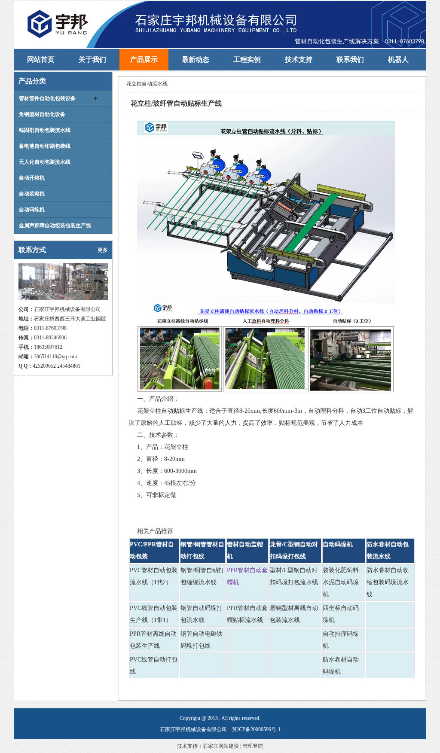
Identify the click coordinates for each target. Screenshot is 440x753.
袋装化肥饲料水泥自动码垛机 (341, 582)
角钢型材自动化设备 (42, 114)
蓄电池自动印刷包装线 (44, 146)
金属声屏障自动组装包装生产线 (55, 226)
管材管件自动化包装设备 (47, 98)
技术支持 (298, 59)
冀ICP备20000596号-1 (256, 729)
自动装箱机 (32, 194)
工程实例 (247, 59)
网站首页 (41, 59)
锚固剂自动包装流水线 (44, 130)
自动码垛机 (32, 210)
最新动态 (195, 59)
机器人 (398, 59)
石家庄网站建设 (221, 746)
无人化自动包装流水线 (44, 162)
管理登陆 (252, 746)
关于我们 (92, 59)
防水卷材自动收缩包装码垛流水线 (388, 582)
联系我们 (350, 59)
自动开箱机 (32, 178)
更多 (103, 250)
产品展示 (144, 59)
